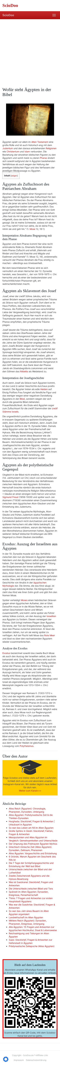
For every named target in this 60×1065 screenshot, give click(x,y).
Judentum (7, 148)
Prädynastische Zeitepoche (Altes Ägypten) (31, 946)
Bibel (22, 398)
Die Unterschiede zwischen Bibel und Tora (31, 888)
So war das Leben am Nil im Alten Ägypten (31, 827)
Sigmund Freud (10, 497)
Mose (32, 229)
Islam (27, 151)
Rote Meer (49, 635)
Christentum (13, 151)
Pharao (43, 158)
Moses (24, 600)
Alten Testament (39, 142)
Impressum (19, 1060)
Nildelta (24, 371)
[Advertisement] (30, 51)
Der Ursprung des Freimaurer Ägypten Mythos (33, 843)
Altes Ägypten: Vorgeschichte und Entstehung (33, 853)
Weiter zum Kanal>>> (30, 790)
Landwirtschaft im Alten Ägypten (26, 917)
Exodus (6, 653)
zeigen (14, 175)
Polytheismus (26, 746)
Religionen (51, 148)
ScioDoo (8, 15)
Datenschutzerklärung (36, 1060)
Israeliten (51, 616)
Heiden (44, 389)
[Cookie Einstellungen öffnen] (5, 1061)
